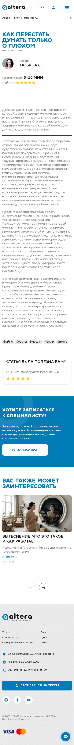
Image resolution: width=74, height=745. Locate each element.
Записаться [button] (27, 449)
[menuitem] (17, 632)
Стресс (62, 341)
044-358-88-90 (37, 669)
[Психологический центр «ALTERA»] (13, 8)
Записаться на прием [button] (40, 685)
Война (8, 341)
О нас (44, 643)
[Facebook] (17, 700)
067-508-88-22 (17, 669)
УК (42, 7)
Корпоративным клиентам (17, 643)
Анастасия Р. (9, 557)
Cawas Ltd (24, 719)
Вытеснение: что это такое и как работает (33, 539)
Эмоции (36, 341)
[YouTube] (29, 700)
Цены (44, 637)
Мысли (49, 341)
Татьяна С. (30, 65)
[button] (67, 7)
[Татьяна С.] (8, 63)
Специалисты (10, 637)
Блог (43, 632)
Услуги (6, 632)
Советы (21, 341)
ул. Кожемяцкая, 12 (20, 654)
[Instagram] (6, 700)
